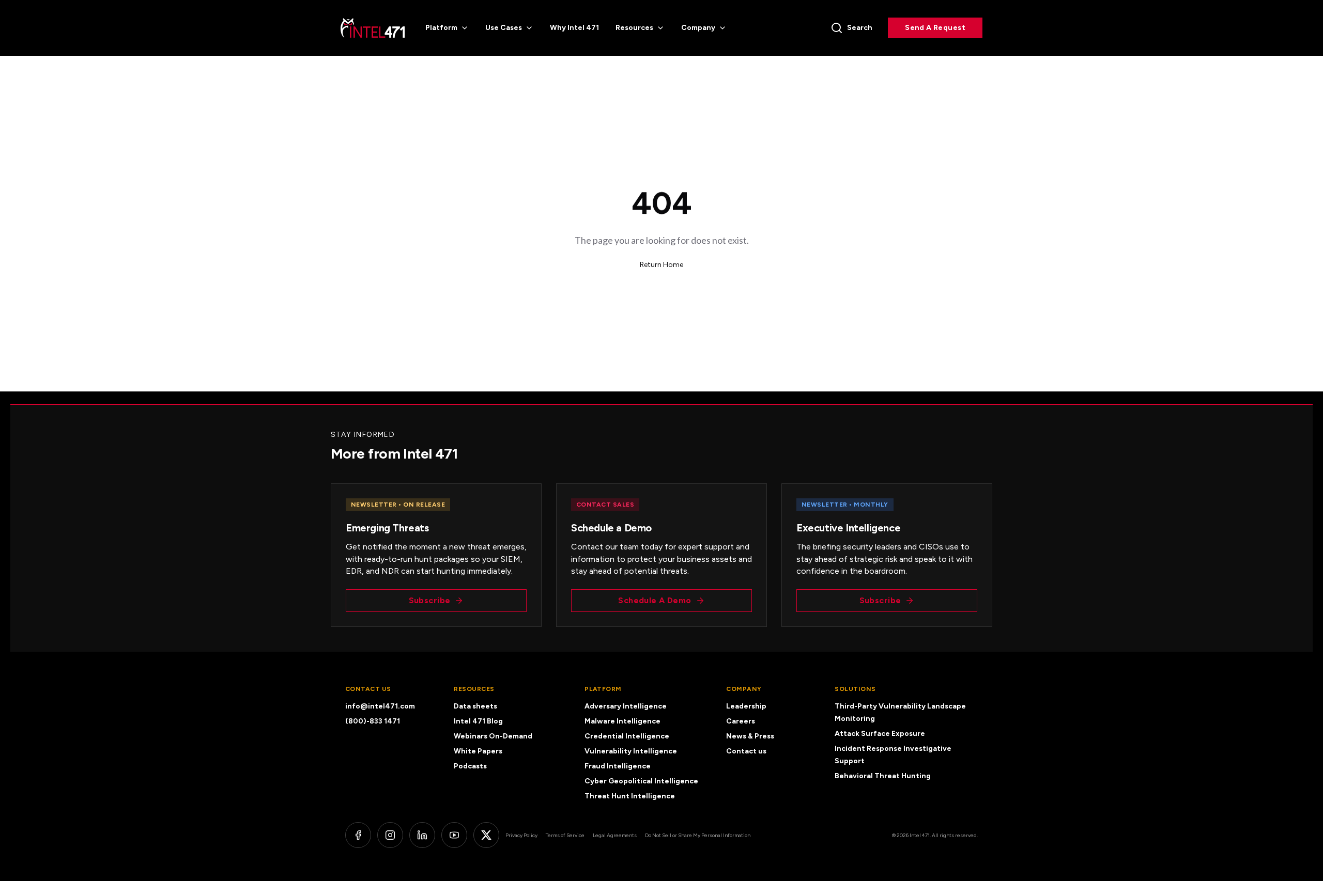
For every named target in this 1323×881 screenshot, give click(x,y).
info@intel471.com (380, 706)
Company (698, 27)
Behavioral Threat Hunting (883, 776)
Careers (740, 721)
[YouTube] (454, 835)
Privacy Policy (521, 835)
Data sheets (475, 706)
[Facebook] (358, 835)
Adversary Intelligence (625, 706)
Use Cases (503, 27)
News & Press (750, 736)
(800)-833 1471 (372, 721)
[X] (486, 835)
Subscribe (430, 600)
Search (859, 27)
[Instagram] (390, 835)
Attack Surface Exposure (880, 733)
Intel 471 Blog (478, 721)
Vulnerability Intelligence (630, 751)
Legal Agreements (615, 835)
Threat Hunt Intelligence (629, 796)
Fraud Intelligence (617, 766)
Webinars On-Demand (493, 736)
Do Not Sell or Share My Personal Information (697, 835)
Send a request (935, 27)
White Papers (478, 751)
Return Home (661, 264)
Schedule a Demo (654, 600)
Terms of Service (565, 835)
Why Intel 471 (574, 27)
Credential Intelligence (626, 736)
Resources (634, 27)
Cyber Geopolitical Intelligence (641, 781)
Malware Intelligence (622, 721)
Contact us (746, 751)
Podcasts (470, 766)
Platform (441, 27)
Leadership (746, 706)
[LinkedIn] (422, 835)
